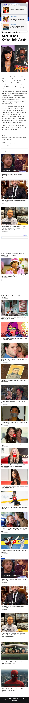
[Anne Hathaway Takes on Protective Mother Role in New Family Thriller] (14, 651)
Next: (12, 144)
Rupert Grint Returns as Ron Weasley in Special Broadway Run (12, 175)
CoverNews (23, 699)
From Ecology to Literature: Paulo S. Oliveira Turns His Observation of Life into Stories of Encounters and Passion (14, 228)
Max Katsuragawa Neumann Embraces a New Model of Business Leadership (14, 201)
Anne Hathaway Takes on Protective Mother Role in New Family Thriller (13, 662)
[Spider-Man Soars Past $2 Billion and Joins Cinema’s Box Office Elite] (14, 678)
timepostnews (6, 43)
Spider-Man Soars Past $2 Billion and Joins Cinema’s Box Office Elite (13, 689)
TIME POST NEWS (16, 170)
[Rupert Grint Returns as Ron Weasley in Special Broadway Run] (14, 163)
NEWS (4, 196)
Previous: (14, 137)
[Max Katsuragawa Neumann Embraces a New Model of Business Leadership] (14, 189)
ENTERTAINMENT (6, 170)
